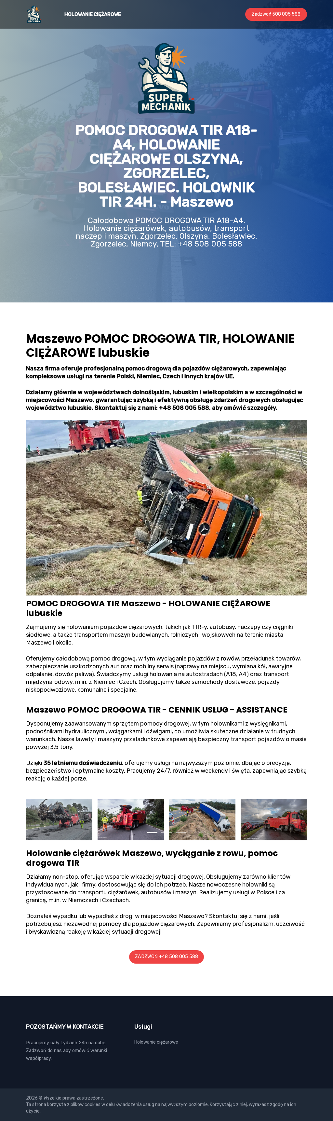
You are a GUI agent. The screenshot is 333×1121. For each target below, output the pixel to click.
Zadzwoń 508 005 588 (276, 14)
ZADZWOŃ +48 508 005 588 (166, 956)
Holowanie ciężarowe (92, 14)
